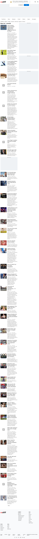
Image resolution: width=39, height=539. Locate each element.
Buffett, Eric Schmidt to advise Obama (12, 104)
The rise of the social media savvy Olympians (12, 229)
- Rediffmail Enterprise (21, 515)
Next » (9, 505)
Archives (23, 21)
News (9, 19)
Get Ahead (30, 519)
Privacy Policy (9, 535)
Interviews (16, 21)
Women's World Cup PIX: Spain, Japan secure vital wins (11, 394)
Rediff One (19, 514)
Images (9, 21)
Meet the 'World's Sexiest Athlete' (11, 241)
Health (8, 525)
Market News (2, 527)
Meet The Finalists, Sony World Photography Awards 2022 (12, 465)
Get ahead (34, 19)
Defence (6, 21)
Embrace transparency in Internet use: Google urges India (12, 484)
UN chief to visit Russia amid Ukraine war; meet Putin (12, 365)
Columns (12, 21)
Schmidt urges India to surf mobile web (11, 150)
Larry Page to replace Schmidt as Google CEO (12, 141)
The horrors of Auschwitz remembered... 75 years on (11, 288)
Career (8, 527)
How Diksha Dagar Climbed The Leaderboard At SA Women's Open (11, 52)
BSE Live (2, 525)
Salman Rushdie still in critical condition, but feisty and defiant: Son (12, 316)
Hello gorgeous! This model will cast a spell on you (12, 307)
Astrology (30, 521)
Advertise (6, 534)
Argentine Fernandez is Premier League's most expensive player (12, 342)
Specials (20, 21)
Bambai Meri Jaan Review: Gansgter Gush (11, 330)
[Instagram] (20, 537)
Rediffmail (19, 513)
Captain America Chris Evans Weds (11, 249)
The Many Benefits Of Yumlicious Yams (12, 74)
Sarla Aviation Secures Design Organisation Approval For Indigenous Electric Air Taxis (11, 28)
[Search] (35, 2)
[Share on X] (16, 537)
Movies (24, 19)
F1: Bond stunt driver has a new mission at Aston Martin (12, 497)
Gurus (29, 520)
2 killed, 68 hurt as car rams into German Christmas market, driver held (12, 209)
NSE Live (2, 526)
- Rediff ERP (19, 520)
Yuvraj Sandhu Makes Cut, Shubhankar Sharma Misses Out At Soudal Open (12, 63)
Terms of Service (14, 535)
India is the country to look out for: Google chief (12, 429)
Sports (29, 19)
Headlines (2, 21)
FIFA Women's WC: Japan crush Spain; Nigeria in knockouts (12, 416)
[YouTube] (22, 537)
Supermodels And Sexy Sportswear (11, 378)
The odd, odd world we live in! (11, 457)
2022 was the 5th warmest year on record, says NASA (11, 385)
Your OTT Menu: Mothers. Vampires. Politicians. (11, 404)
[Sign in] (37, 2)
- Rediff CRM (19, 519)
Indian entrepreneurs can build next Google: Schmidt (12, 91)
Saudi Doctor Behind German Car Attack (12, 194)
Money (8, 526)
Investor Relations (19, 535)
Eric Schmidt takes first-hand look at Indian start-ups (11, 173)
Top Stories (4, 19)
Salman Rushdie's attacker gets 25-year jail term (12, 131)
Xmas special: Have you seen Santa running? (11, 474)
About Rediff (1, 535)
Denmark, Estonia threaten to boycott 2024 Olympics (11, 355)
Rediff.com (30, 534)
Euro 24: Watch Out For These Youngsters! (11, 265)
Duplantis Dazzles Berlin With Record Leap (11, 182)
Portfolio (2, 530)
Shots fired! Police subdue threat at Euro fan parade (12, 221)
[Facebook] (18, 537)
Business (13, 19)
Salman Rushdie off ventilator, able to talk (12, 275)
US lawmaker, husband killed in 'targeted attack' (11, 118)
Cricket (19, 19)
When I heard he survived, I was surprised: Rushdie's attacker (11, 442)
